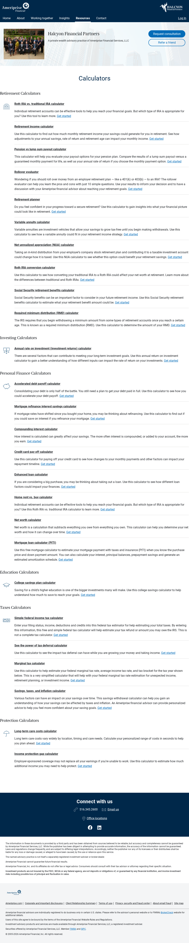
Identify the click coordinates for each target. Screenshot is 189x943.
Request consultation (167, 34)
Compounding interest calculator (36, 429)
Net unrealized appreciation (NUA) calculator (44, 245)
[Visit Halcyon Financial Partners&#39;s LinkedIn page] (99, 827)
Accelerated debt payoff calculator (37, 383)
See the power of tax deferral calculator (40, 645)
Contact (101, 18)
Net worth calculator (27, 520)
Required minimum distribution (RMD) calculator (46, 313)
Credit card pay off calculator (33, 452)
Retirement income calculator (34, 126)
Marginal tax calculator (29, 663)
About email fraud (162, 903)
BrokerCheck (167, 912)
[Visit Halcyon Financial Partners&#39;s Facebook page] (91, 827)
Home (7, 18)
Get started (64, 116)
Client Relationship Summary (81, 903)
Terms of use (105, 903)
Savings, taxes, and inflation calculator (40, 691)
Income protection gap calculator (36, 754)
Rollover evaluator (26, 172)
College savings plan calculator (35, 582)
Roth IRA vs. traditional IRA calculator (39, 104)
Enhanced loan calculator (31, 474)
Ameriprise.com (14, 903)
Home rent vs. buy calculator (33, 497)
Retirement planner (27, 199)
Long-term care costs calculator (35, 731)
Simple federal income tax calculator (38, 618)
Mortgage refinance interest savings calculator (45, 406)
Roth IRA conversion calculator (34, 267)
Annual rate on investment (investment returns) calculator (52, 348)
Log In (182, 18)
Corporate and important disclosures (44, 903)
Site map (178, 903)
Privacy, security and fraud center (132, 903)
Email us (113, 809)
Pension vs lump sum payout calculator (40, 149)
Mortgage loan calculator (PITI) (35, 542)
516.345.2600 (89, 809)
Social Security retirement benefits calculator (44, 290)
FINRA (73, 929)
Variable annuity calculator (32, 222)
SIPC (83, 929)
